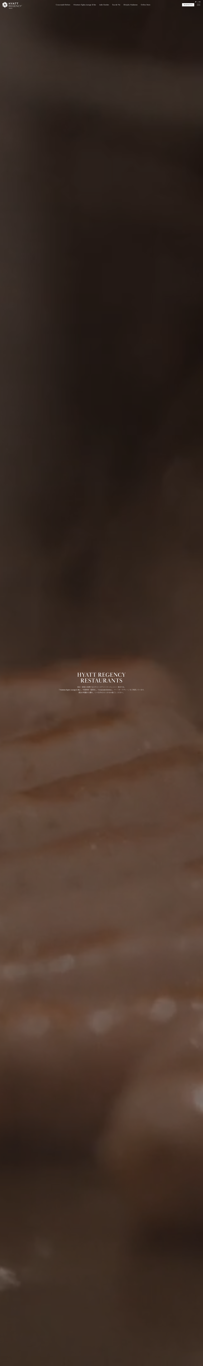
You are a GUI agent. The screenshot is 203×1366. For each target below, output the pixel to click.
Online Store (145, 5)
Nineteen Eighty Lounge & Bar (84, 5)
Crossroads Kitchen (63, 5)
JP (195, 2)
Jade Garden (104, 5)
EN (200, 2)
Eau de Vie (116, 5)
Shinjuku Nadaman (130, 5)
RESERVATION (188, 5)
